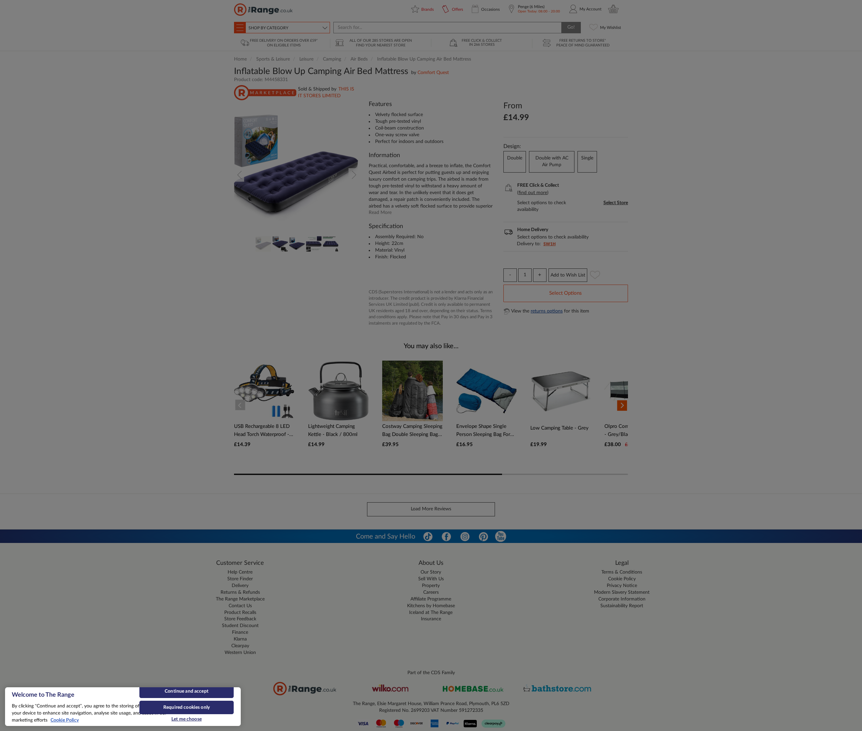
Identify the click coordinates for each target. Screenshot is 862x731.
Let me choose (186, 719)
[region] (123, 706)
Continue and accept (186, 691)
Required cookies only (186, 707)
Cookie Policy (65, 720)
